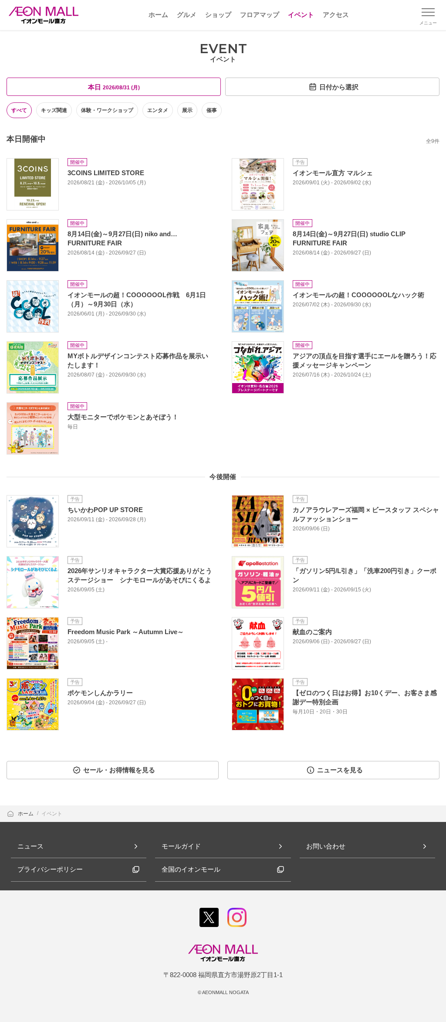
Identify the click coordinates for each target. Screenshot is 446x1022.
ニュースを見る (340, 770)
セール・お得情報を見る (119, 770)
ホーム (26, 814)
